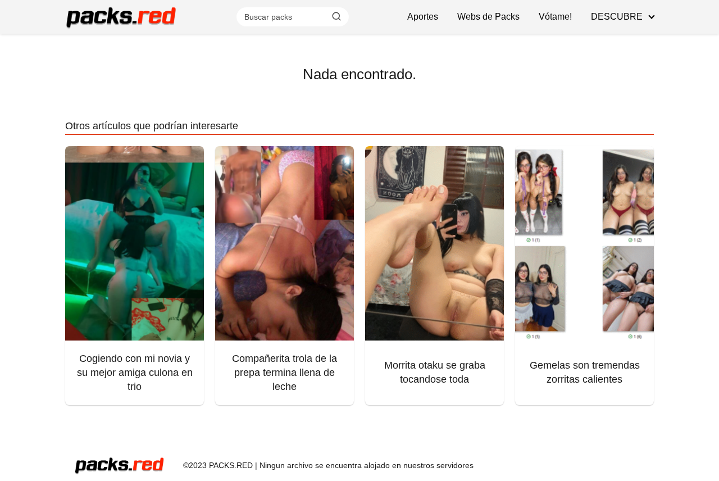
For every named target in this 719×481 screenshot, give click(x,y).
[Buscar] (336, 16)
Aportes (422, 16)
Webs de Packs (488, 16)
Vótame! (555, 16)
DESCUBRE (617, 16)
